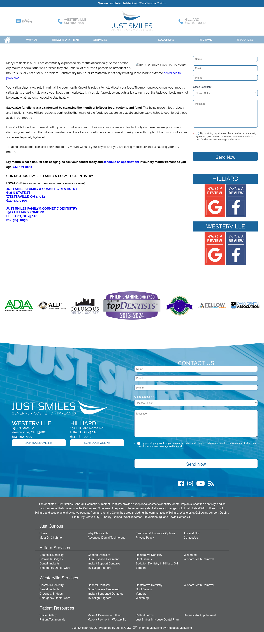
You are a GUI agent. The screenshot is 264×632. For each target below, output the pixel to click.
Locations (166, 39)
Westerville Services (59, 577)
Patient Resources (57, 608)
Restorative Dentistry (149, 555)
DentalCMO (124, 628)
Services (100, 39)
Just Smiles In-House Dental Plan (157, 619)
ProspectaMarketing (179, 628)
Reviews (205, 39)
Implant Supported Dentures (105, 593)
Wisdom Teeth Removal (199, 559)
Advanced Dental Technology (106, 537)
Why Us (32, 39)
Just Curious (51, 526)
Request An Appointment (200, 615)
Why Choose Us (98, 533)
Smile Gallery (48, 615)
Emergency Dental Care (55, 568)
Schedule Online (39, 443)
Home (7, 39)
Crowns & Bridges (51, 559)
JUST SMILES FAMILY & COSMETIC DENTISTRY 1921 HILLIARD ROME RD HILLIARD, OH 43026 (41, 212)
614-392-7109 (16, 200)
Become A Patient (66, 39)
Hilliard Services (55, 547)
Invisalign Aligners (99, 568)
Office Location (202, 87)
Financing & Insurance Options (155, 533)
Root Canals (144, 559)
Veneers (141, 568)
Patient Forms (145, 615)
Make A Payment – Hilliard (105, 615)
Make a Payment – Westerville (107, 619)
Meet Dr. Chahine (51, 537)
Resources (244, 39)
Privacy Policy (145, 537)
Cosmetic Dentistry (52, 555)
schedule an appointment (121, 162)
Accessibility (192, 533)
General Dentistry (99, 555)
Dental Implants (49, 563)
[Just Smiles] (132, 21)
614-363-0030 (22, 167)
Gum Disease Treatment (103, 559)
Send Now (225, 157)
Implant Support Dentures (104, 563)
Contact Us (191, 537)
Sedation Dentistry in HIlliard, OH (157, 563)
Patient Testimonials (52, 619)
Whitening (190, 555)
